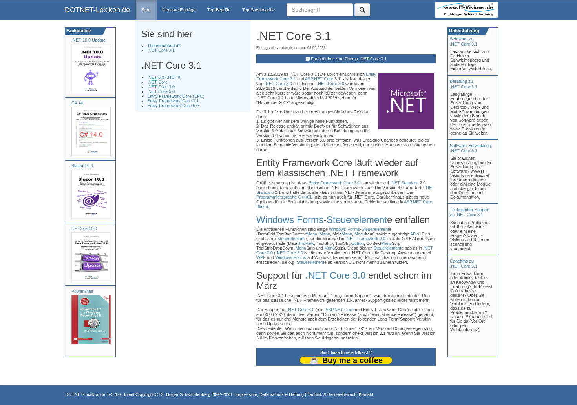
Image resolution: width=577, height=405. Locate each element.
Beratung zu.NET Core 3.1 (463, 84)
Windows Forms (289, 219)
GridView (305, 243)
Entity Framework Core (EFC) (176, 96)
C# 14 (77, 102)
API (413, 234)
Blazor (262, 206)
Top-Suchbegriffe (258, 9)
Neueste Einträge (179, 9)
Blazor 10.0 (82, 165)
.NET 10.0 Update (88, 40)
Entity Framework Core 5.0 (173, 105)
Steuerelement (357, 219)
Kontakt (366, 394)
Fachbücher (78, 30)
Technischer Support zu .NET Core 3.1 (469, 212)
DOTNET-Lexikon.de (97, 10)
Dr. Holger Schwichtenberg (184, 394)
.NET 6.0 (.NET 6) (164, 77)
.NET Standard (404, 183)
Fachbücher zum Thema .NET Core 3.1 (349, 59)
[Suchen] (362, 9)
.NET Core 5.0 (161, 91)
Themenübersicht (164, 45)
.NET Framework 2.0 (365, 238)
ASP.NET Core (319, 79)
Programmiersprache (276, 197)
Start (146, 9)
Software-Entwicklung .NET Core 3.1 (470, 148)
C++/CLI (306, 197)
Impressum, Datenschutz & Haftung (270, 394)
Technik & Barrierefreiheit (331, 394)
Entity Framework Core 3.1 (173, 101)
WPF (261, 257)
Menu (312, 234)
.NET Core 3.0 (161, 86)
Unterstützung (463, 30)
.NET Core (157, 82)
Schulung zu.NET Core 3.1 (463, 41)
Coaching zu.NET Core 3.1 (463, 263)
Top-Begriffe (218, 9)
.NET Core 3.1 (161, 50)
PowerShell (82, 291)
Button (358, 243)
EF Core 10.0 (84, 228)
